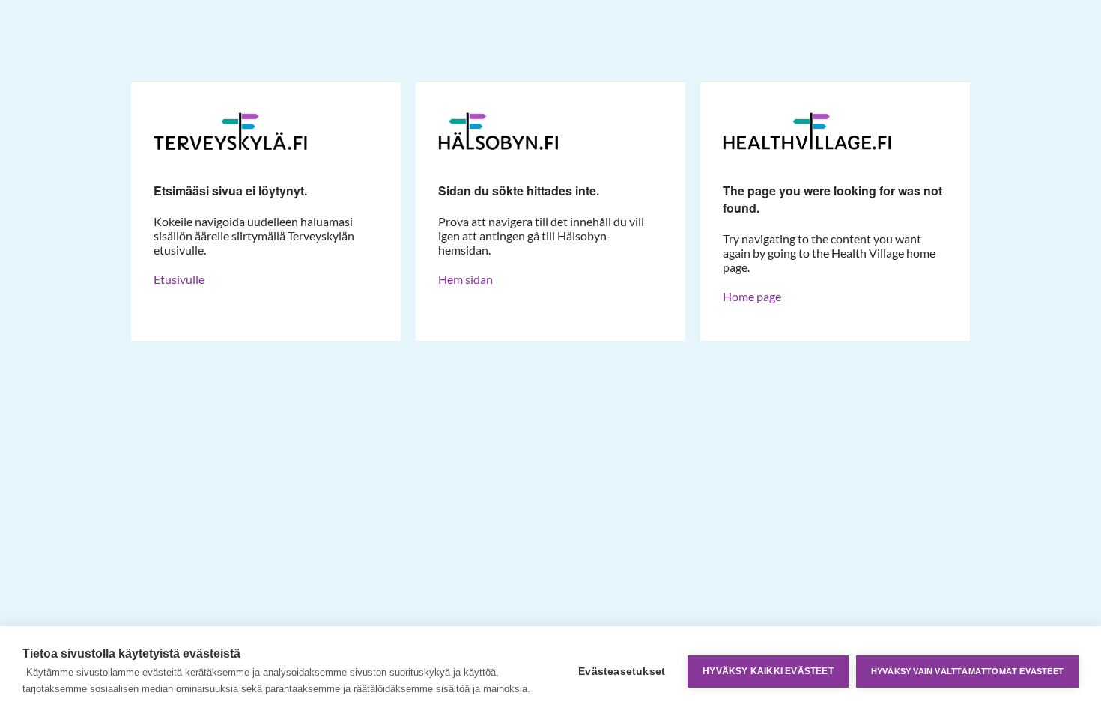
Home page (752, 296)
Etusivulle (179, 279)
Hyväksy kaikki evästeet (768, 671)
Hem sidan (465, 279)
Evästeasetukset (621, 671)
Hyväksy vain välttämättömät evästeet (967, 671)
